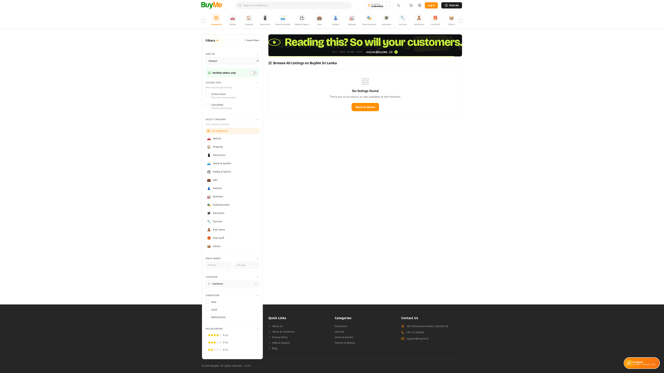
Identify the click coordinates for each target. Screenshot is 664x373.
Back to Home (365, 107)
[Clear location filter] (256, 284)
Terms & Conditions (283, 331)
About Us (277, 326)
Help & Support (281, 342)
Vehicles (339, 331)
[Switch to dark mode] (399, 5)
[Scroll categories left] (203, 20)
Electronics (341, 326)
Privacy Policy (280, 337)
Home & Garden (344, 337)
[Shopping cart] (411, 5)
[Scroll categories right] (460, 20)
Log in (431, 5)
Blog (274, 348)
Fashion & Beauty (345, 342)
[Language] (420, 5)
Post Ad (454, 5)
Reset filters (253, 40)
